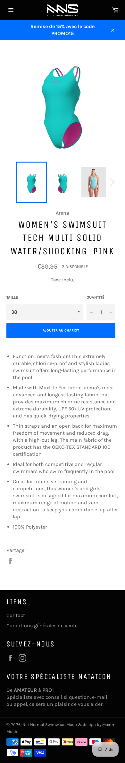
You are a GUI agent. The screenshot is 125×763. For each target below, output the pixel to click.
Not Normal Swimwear (43, 724)
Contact (15, 615)
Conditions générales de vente (42, 625)
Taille (12, 297)
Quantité (95, 297)
